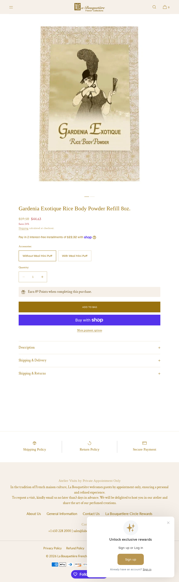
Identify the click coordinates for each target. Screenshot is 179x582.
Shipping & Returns (32, 373)
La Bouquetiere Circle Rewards (128, 513)
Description (27, 347)
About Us (34, 513)
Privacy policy (52, 548)
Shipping (23, 228)
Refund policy (75, 548)
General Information (62, 513)
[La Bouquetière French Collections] (89, 7)
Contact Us (91, 513)
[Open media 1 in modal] (89, 103)
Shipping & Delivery (32, 360)
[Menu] (15, 7)
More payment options (89, 330)
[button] (154, 7)
